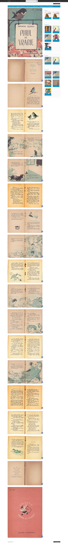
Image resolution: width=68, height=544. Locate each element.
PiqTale (9, 1)
